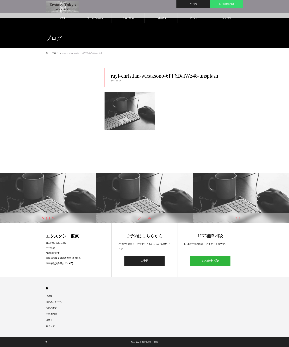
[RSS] (46, 342)
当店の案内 (128, 18)
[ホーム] (47, 53)
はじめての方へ (95, 18)
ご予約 (193, 4)
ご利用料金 (161, 18)
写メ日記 (226, 18)
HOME (62, 18)
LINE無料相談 (226, 4)
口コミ (193, 18)
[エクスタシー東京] (62, 7)
